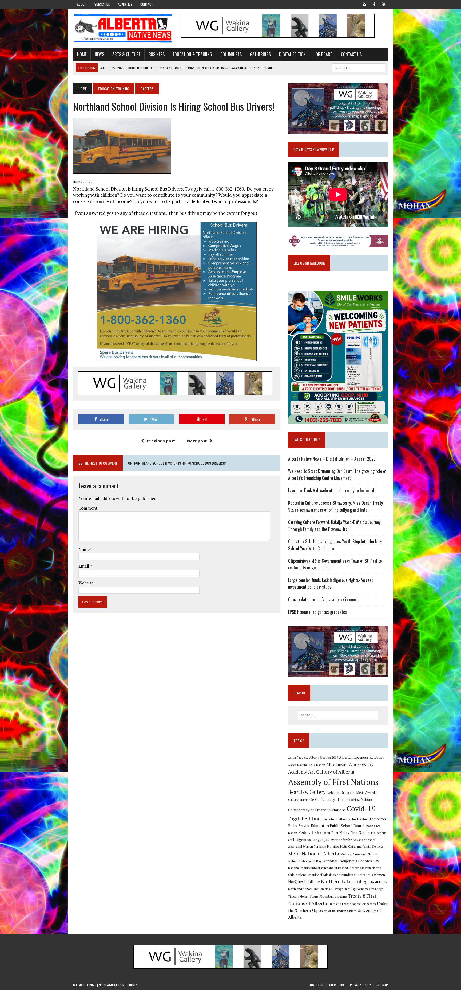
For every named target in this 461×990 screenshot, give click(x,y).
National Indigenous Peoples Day (351, 860)
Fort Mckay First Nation (350, 832)
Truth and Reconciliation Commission (352, 904)
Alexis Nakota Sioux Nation (306, 765)
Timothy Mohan (298, 896)
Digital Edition (292, 54)
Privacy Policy (360, 985)
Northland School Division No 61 (310, 889)
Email (84, 566)
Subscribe (102, 4)
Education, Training (113, 88)
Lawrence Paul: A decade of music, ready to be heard (331, 490)
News (99, 54)
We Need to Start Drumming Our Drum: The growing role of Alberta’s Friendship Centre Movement (337, 474)
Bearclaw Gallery (306, 792)
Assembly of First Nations (333, 782)
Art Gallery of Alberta (331, 771)
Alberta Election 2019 (323, 757)
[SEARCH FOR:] (358, 67)
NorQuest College (304, 881)
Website (86, 583)
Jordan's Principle (326, 846)
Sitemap (382, 985)
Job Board (323, 54)
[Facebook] (374, 4)
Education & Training (192, 54)
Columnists (231, 54)
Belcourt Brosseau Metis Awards (351, 792)
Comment (88, 508)
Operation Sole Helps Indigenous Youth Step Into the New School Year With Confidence (335, 545)
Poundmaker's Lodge (369, 889)
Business (157, 54)
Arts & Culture (126, 54)
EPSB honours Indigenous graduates (317, 612)
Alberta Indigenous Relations (361, 757)
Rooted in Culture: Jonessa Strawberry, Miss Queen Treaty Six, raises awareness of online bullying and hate (335, 506)
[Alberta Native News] (123, 28)
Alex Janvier (337, 764)
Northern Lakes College (345, 881)
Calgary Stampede (301, 799)
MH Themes (130, 985)
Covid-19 (361, 808)
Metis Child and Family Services (362, 846)
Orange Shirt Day (344, 889)
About (81, 4)
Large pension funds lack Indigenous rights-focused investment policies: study (330, 583)
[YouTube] (383, 4)
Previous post (160, 441)
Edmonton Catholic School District (345, 819)
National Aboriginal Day (304, 861)
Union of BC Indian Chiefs (337, 911)
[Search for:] (338, 715)
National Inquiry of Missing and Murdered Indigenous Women (340, 874)
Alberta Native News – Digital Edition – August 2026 (332, 459)
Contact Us (351, 54)
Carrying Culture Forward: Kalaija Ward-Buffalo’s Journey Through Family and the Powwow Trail (334, 525)
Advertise (125, 4)
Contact (146, 4)
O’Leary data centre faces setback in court (323, 599)
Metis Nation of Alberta (313, 853)
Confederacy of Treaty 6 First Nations (344, 799)
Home (81, 54)
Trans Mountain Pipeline (328, 896)
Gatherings (260, 54)
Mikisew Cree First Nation (358, 854)
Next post (197, 441)
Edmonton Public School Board (337, 825)
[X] (364, 4)
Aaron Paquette (298, 757)
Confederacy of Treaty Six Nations (317, 809)
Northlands (379, 882)
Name (84, 549)
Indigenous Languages (311, 839)
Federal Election (314, 832)
